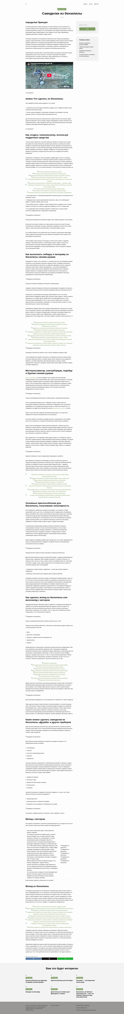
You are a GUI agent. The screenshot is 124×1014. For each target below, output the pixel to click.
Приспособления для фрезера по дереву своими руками (36, 981)
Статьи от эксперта (55, 1005)
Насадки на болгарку (33, 992)
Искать (87, 28)
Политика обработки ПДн (81, 1007)
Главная (85, 4)
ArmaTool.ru (28, 1005)
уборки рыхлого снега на (59, 408)
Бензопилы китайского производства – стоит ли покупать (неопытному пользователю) (85, 994)
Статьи (90, 4)
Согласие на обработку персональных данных (86, 1010)
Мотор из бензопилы (31, 377)
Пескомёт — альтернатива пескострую (85, 981)
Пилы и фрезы (61, 9)
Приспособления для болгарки (62, 980)
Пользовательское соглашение (82, 1005)
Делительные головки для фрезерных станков (60, 992)
